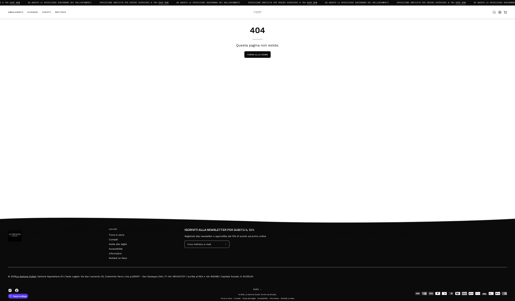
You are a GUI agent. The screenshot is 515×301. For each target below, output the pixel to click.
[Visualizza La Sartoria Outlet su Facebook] (16, 290)
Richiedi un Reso (118, 258)
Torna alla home (257, 55)
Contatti (113, 239)
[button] (15, 12)
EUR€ (256, 289)
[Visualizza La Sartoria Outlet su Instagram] (9, 290)
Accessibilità (116, 248)
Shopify (273, 294)
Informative (115, 253)
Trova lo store (116, 234)
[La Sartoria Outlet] (257, 12)
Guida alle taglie (118, 244)
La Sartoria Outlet (26, 276)
